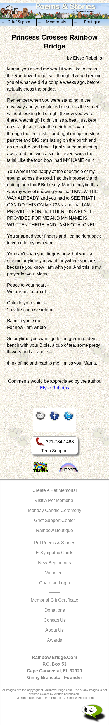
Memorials (52, 22)
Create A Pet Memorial (54, 490)
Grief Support (17, 22)
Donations (54, 610)
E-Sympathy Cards (54, 552)
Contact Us (55, 620)
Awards (54, 640)
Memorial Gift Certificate (54, 600)
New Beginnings (54, 562)
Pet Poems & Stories (54, 542)
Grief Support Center (54, 520)
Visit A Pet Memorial (54, 500)
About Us (54, 630)
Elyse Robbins (54, 387)
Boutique (87, 22)
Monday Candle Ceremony (54, 510)
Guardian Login (54, 582)
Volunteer (54, 572)
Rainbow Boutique (54, 530)
